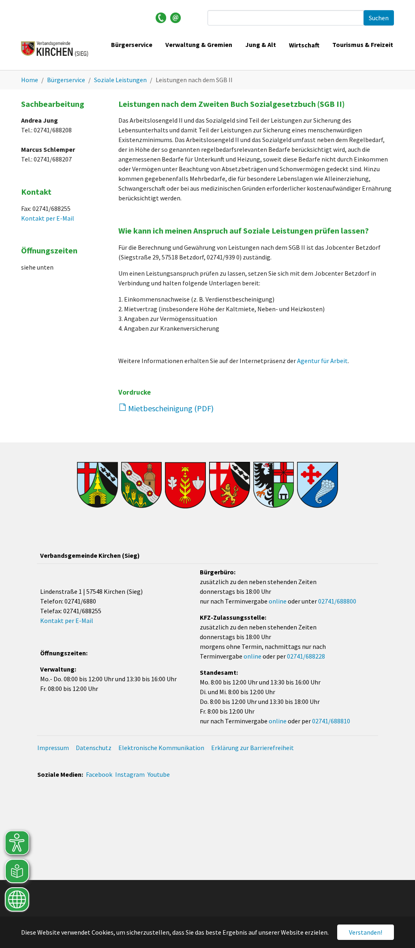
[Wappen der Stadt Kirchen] (229, 485)
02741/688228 (306, 656)
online (278, 601)
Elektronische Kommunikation (161, 748)
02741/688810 (331, 721)
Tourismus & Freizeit (362, 44)
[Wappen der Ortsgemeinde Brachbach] (97, 485)
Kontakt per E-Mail (47, 218)
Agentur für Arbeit (322, 361)
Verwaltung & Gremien (198, 44)
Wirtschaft (304, 45)
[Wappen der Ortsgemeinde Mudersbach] (273, 485)
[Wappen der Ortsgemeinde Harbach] (185, 485)
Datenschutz (93, 748)
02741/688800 (337, 601)
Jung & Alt (260, 44)
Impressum (53, 748)
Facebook (99, 774)
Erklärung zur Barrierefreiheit (252, 748)
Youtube (159, 774)
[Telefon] (161, 17)
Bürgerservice (131, 44)
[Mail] (175, 17)
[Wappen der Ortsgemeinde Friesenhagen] (141, 485)
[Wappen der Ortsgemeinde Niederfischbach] (317, 485)
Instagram (130, 774)
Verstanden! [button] (365, 932)
